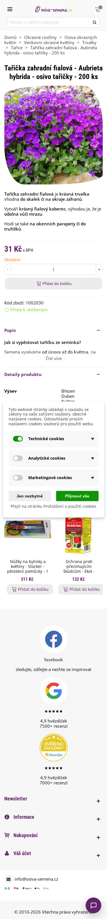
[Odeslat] (95, 22)
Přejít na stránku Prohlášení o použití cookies (53, 506)
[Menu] (9, 8)
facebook (53, 659)
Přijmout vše (77, 496)
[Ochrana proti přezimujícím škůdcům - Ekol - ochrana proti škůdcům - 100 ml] (79, 529)
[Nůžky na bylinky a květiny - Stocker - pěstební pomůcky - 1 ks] (27, 529)
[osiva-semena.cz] (53, 8)
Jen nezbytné (30, 496)
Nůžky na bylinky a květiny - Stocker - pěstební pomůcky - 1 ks (27, 568)
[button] (53, 330)
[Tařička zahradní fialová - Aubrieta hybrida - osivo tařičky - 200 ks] (53, 134)
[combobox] (48, 22)
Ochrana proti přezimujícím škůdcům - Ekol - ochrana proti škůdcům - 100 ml (79, 571)
